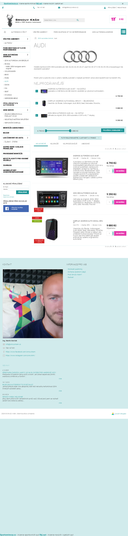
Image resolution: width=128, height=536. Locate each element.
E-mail (5, 187)
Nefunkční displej (12, 123)
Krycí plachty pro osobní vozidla (15, 159)
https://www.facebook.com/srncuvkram (20, 352)
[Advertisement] (64, 436)
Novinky (6, 365)
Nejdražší (54, 144)
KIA (6, 88)
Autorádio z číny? (19, 32)
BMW (7, 75)
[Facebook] (3, 8)
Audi (6, 81)
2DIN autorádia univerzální (16, 60)
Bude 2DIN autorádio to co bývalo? (17, 385)
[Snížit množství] (113, 172)
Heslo (5, 189)
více (60, 379)
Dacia (7, 85)
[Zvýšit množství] (113, 170)
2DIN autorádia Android (102, 32)
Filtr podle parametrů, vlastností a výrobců (78, 138)
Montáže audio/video (13, 128)
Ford (7, 78)
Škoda (7, 64)
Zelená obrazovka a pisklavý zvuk (13, 115)
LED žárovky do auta (13, 138)
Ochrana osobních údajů (77, 272)
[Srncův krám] (23, 20)
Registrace (122, 7)
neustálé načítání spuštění (16, 119)
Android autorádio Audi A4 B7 (67, 89)
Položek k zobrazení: (112, 130)
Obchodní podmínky (75, 269)
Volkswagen (10, 71)
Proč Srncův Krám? (75, 275)
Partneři (71, 277)
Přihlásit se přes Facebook (17, 208)
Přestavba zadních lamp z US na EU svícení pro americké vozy (29, 372)
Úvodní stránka (5, 32)
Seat (6, 91)
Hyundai (8, 95)
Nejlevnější (41, 144)
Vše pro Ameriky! (40, 32)
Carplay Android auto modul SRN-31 (71, 101)
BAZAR (6, 133)
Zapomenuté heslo (8, 197)
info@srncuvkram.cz (13, 344)
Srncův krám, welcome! (12, 397)
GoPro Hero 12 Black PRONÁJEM (13, 148)
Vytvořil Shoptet (120, 414)
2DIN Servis (8, 110)
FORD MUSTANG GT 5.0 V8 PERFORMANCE (70, 32)
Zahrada (7, 165)
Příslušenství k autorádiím (10, 104)
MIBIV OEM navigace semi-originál (16, 67)
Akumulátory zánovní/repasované (13, 171)
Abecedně (86, 144)
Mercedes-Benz (11, 98)
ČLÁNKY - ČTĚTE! (11, 142)
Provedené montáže (12, 154)
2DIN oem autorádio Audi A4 (66, 113)
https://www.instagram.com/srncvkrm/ (20, 355)
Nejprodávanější (70, 144)
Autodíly (8, 43)
